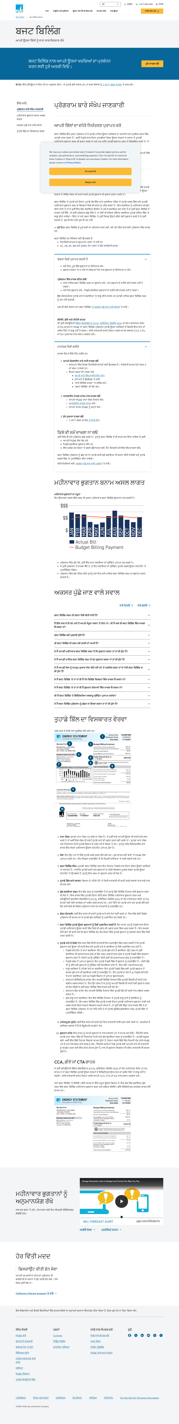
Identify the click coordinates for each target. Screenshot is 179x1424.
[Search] (117, 4)
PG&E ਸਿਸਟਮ (23, 1373)
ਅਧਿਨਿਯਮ (61, 1398)
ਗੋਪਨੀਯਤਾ (77, 1398)
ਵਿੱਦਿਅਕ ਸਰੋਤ (22, 1352)
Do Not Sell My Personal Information (139, 1398)
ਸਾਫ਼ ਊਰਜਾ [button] (114, 11)
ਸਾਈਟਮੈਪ (108, 1398)
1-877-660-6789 (112, 84)
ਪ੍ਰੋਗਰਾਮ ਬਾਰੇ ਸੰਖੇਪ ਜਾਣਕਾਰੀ (30, 109)
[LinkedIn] (142, 1335)
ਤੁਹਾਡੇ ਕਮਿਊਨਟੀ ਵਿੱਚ (25, 1379)
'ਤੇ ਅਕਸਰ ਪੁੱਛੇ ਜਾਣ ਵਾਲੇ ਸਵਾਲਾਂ (105, 307)
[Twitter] (136, 1335)
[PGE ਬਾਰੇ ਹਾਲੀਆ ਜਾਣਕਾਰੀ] (161, 1335)
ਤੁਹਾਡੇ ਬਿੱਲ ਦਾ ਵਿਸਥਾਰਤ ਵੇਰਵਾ (31, 131)
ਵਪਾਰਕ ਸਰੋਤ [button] (101, 11)
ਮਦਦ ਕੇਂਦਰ (96, 1341)
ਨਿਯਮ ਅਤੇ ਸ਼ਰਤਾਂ (41, 1398)
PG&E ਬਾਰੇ (21, 1335)
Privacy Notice (73, 163)
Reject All (90, 182)
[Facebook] (129, 1335)
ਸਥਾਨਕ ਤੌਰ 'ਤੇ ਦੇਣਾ (24, 1347)
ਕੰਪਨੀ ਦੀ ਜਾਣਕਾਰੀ (24, 1341)
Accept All (90, 171)
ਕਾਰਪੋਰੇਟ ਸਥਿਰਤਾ (61, 1347)
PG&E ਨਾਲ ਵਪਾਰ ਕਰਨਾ (102, 1352)
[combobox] (110, 4)
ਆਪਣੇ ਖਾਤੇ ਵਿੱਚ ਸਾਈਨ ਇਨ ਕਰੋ (89, 375)
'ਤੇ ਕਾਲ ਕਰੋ (93, 420)
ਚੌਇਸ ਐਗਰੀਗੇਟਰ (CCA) (87, 323)
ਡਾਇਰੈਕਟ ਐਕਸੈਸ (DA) (111, 323)
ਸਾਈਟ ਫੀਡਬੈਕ (97, 1347)
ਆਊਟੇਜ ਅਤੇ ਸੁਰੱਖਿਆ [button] (61, 11)
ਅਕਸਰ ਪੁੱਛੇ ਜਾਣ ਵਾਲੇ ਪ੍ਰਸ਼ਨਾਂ (89, 463)
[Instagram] (155, 1335)
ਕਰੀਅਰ (19, 1368)
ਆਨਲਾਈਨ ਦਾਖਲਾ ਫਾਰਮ (80, 403)
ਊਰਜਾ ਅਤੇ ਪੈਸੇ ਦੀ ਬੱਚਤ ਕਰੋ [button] (83, 11)
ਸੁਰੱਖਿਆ (93, 1398)
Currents (57, 1335)
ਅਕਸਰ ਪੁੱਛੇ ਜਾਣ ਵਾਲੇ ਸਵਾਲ (29, 125)
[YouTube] (148, 1335)
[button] (128, 4)
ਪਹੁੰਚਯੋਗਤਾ (21, 1398)
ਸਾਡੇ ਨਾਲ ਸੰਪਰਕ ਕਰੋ (100, 1335)
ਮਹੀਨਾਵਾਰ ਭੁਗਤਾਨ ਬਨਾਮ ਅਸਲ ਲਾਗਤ (31, 117)
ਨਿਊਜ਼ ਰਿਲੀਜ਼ (59, 1341)
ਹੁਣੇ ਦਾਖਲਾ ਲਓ (152, 63)
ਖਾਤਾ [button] (47, 11)
